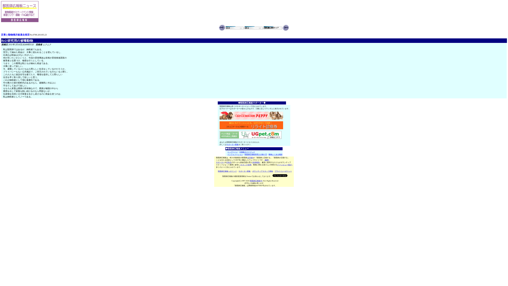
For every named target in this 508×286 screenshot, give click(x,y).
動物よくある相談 (275, 154)
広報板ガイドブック (247, 152)
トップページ (232, 152)
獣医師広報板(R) (256, 181)
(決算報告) (256, 162)
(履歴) (266, 160)
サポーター (220, 162)
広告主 (229, 162)
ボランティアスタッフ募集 (262, 171)
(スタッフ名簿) (245, 165)
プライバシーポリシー (283, 171)
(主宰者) (250, 158)
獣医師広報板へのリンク (227, 171)
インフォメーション (235, 154)
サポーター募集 (232, 145)
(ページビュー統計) (284, 165)
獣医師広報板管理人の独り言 (256, 154)
